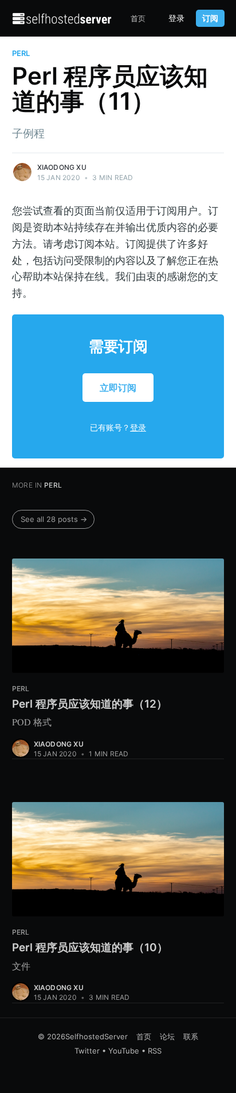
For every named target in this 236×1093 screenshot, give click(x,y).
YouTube (123, 1050)
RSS (155, 1050)
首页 (138, 18)
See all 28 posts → (54, 519)
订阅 (210, 18)
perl (21, 53)
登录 (176, 18)
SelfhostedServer (96, 1036)
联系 (190, 1036)
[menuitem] (138, 18)
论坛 (167, 1036)
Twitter (87, 1050)
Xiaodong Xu (61, 167)
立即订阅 (118, 387)
